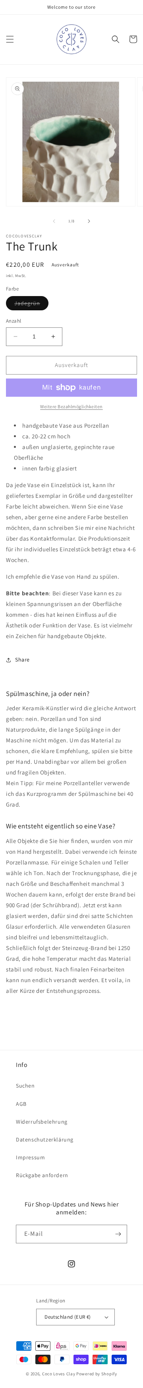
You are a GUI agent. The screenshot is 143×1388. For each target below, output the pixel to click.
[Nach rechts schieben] (89, 221)
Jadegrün (31, 304)
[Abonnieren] (118, 1234)
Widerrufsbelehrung (42, 1121)
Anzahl (13, 320)
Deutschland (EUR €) (67, 1316)
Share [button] (22, 659)
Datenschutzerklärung (44, 1139)
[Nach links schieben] (54, 221)
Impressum (30, 1157)
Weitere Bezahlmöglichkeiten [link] (71, 406)
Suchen (25, 1085)
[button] (10, 39)
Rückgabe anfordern (42, 1175)
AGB (21, 1103)
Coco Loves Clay (58, 1374)
